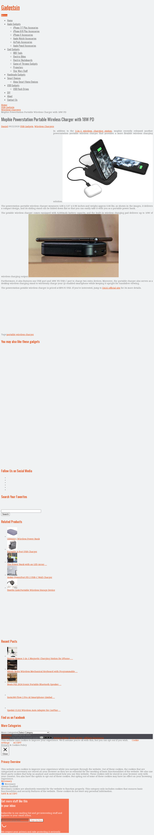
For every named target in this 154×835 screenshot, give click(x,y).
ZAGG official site (111, 288)
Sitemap (5, 738)
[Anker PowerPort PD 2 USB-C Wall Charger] (12, 575)
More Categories (9, 732)
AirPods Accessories (22, 42)
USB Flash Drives (21, 89)
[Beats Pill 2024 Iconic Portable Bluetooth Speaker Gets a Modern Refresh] (12, 682)
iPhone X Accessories (23, 35)
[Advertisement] (26, 151)
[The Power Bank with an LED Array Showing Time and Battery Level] (12, 562)
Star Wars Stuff (20, 71)
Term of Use (76, 738)
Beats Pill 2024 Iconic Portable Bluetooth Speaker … (34, 684)
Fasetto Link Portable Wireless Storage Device (31, 590)
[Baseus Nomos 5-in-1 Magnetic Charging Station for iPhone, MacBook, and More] (12, 656)
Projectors (18, 67)
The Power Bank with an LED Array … (27, 564)
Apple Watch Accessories (24, 38)
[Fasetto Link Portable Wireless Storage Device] (12, 587)
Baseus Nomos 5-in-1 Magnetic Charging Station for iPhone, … (40, 658)
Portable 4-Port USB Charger (22, 551)
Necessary (10, 784)
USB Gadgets (13, 85)
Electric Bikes (19, 56)
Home (9, 20)
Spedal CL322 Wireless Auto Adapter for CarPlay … (34, 710)
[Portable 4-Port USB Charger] (12, 549)
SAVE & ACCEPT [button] (9, 793)
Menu (4, 15)
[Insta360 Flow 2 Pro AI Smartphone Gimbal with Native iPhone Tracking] (12, 695)
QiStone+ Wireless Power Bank (23, 539)
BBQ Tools (17, 53)
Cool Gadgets (13, 49)
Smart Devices (14, 78)
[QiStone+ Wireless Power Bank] (12, 536)
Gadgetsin (10, 7)
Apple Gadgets (14, 24)
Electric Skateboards (22, 60)
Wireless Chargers (11, 110)
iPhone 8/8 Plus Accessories (26, 31)
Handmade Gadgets (16, 74)
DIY (8, 92)
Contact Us (12, 100)
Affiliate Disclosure (94, 738)
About (9, 96)
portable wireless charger (20, 334)
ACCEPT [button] (17, 742)
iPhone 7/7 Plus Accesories (25, 27)
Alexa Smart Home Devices (25, 82)
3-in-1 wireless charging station (93, 131)
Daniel (4, 126)
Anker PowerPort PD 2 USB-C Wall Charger (29, 577)
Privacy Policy (61, 738)
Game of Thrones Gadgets (25, 64)
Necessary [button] (6, 781)
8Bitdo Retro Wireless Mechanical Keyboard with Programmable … (42, 671)
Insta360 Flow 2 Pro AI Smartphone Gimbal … (31, 697)
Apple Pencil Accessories (24, 46)
